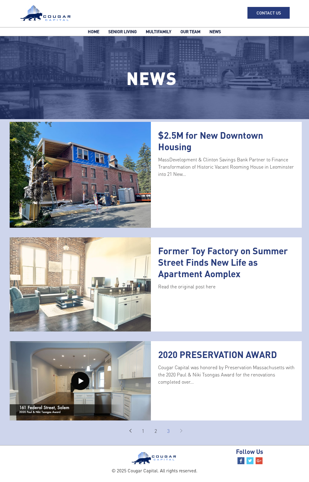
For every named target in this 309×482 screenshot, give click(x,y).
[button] (268, 13)
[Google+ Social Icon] (259, 460)
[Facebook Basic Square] (240, 460)
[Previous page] (130, 430)
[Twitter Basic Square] (250, 460)
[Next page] (181, 430)
